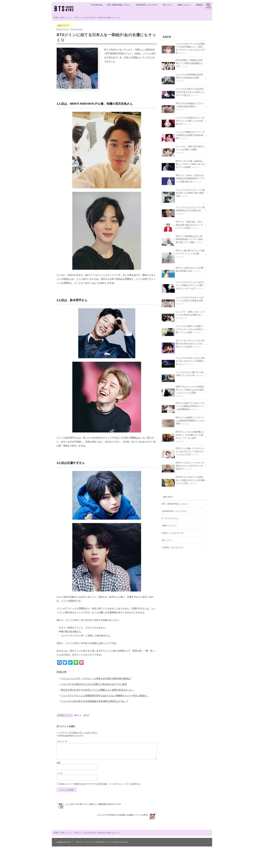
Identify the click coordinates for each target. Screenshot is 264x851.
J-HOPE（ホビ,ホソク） (173, 547)
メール (59, 773)
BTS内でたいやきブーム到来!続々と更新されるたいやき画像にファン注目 (190, 480)
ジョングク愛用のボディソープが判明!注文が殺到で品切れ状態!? (190, 135)
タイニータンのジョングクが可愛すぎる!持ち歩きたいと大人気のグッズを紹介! (190, 344)
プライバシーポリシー (84, 842)
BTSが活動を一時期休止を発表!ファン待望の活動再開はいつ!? (189, 63)
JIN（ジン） (168, 5)
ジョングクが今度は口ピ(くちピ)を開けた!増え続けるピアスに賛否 (94, 684)
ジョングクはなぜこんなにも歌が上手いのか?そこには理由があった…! (190, 361)
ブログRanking (96, 5)
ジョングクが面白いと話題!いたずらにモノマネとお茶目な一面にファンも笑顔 (190, 329)
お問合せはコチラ (64, 842)
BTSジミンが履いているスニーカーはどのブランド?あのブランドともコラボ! (190, 451)
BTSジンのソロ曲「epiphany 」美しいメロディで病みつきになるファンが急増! (190, 164)
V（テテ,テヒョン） (171, 518)
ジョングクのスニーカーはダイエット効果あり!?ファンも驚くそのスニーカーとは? (190, 285)
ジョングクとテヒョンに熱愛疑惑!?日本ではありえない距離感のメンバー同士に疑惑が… (104, 695)
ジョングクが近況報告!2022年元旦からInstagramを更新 (189, 78)
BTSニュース (105, 842)
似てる (78, 715)
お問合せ (199, 5)
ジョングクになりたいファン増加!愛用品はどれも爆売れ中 (190, 210)
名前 (59, 763)
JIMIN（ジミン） (184, 5)
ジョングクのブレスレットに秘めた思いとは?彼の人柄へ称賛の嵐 (190, 193)
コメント (62, 741)
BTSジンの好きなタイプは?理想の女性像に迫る (190, 269)
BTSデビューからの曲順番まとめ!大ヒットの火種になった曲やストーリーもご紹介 (190, 436)
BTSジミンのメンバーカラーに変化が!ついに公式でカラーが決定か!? (190, 466)
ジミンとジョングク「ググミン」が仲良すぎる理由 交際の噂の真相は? (96, 678)
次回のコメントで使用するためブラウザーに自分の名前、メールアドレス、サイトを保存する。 (100, 784)
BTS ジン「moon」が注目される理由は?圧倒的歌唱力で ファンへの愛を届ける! (190, 178)
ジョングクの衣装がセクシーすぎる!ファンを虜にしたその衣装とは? (190, 121)
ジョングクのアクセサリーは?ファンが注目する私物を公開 (190, 300)
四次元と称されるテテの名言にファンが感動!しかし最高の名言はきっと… (97, 690)
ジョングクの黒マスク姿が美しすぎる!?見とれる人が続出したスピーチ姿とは (190, 92)
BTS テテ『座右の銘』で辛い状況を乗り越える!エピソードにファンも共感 (189, 225)
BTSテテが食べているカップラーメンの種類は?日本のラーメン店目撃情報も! (190, 406)
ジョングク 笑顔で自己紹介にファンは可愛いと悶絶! (190, 149)
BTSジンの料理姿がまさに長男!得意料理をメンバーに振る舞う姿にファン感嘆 (189, 239)
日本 (87, 715)
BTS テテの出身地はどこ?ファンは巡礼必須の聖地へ (190, 106)
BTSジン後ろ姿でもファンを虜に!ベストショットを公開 (190, 253)
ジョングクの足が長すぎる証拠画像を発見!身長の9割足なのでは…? (94, 701)
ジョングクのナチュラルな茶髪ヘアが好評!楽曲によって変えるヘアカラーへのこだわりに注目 (190, 48)
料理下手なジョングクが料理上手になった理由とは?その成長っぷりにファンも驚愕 (190, 391)
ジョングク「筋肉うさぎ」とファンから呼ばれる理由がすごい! (190, 315)
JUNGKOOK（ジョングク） (147, 5)
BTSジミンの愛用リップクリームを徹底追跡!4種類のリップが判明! (190, 420)
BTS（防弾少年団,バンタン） (119, 5)
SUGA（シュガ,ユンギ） (173, 533)
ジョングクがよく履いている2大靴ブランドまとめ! (190, 373)
